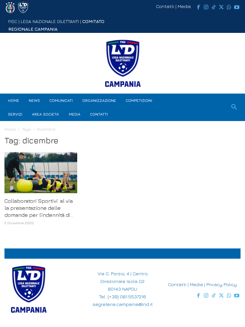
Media (184, 6)
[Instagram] (206, 7)
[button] (234, 107)
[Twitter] (221, 7)
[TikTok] (214, 7)
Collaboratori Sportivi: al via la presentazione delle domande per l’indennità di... (38, 208)
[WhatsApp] (229, 7)
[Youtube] (237, 7)
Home (10, 129)
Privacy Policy (221, 284)
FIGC (12, 21)
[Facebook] (198, 7)
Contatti (165, 6)
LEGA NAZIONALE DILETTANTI (50, 21)
